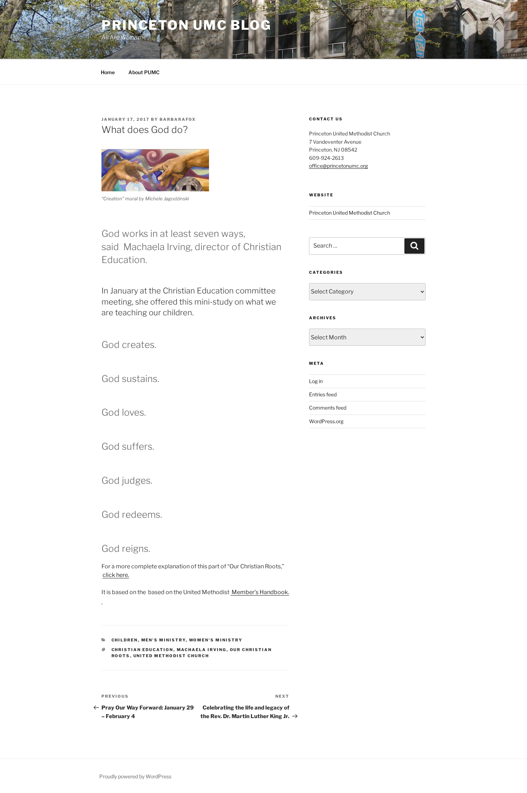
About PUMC (144, 72)
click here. (116, 575)
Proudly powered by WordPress (135, 776)
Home (108, 72)
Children (124, 639)
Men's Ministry (163, 639)
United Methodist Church (171, 655)
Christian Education (142, 649)
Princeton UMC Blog (186, 25)
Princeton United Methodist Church (349, 213)
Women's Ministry (216, 639)
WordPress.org (326, 421)
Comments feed (327, 408)
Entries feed (323, 394)
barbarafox (178, 119)
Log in (316, 381)
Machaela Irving (202, 649)
